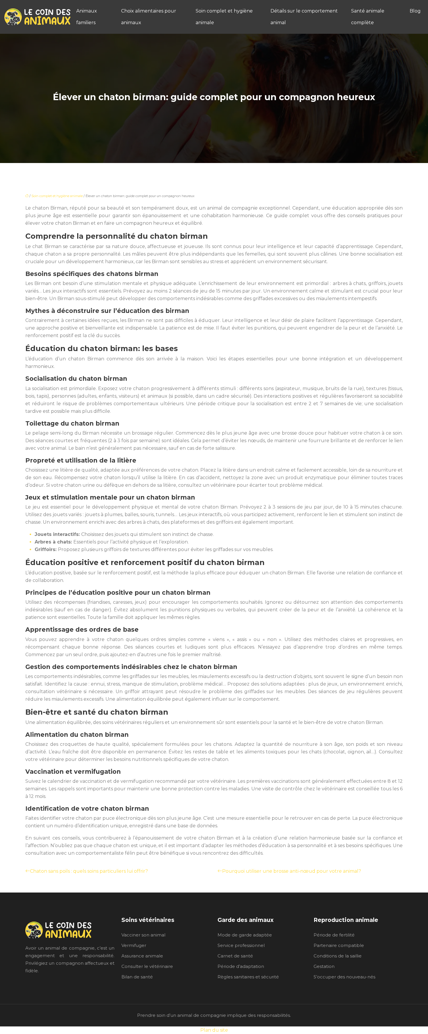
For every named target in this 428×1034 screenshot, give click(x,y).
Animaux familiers (86, 16)
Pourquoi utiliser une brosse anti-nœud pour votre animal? (291, 871)
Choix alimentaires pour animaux (148, 16)
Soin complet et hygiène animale (224, 16)
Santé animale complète (367, 16)
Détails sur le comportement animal (304, 16)
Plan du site (214, 1030)
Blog (415, 11)
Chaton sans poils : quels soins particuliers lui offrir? (89, 871)
